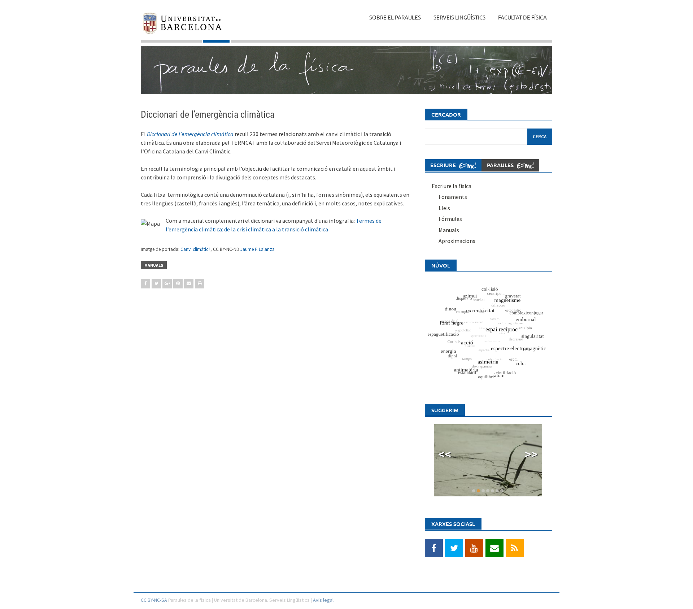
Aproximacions (457, 240)
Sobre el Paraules (395, 17)
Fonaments (453, 196)
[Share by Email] (188, 283)
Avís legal (323, 600)
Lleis (444, 208)
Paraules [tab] (501, 165)
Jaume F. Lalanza (257, 249)
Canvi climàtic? (195, 249)
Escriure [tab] (443, 165)
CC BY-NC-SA (154, 600)
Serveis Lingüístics (459, 17)
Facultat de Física (522, 17)
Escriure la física (451, 186)
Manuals (153, 265)
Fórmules (450, 218)
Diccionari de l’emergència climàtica (190, 134)
